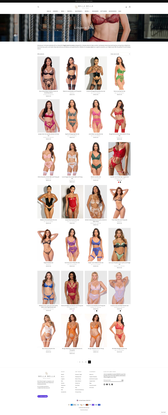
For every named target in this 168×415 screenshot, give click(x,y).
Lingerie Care (92, 381)
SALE (119, 11)
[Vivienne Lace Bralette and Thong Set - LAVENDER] (95, 310)
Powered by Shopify (84, 409)
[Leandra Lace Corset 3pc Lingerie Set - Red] (118, 182)
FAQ (76, 387)
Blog (90, 383)
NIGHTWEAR (78, 11)
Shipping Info (78, 376)
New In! (62, 376)
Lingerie (63, 378)
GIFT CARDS (103, 11)
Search (62, 374)
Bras (62, 381)
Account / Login (78, 374)
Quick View (48, 88)
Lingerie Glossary (93, 376)
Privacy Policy (78, 391)
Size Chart (77, 385)
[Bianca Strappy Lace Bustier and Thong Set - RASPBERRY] (71, 310)
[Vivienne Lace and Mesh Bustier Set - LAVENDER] (118, 310)
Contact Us (77, 383)
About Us (91, 374)
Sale (62, 389)
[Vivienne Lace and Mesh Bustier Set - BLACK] (120, 310)
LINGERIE (55, 11)
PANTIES (69, 11)
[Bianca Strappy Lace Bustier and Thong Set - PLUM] (73, 310)
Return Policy (78, 378)
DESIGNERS (95, 11)
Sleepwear (63, 385)
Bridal (62, 387)
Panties (62, 383)
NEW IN (49, 11)
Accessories (63, 391)
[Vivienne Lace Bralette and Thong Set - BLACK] (96, 310)
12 (85, 362)
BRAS (62, 11)
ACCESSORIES (112, 11)
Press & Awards (92, 385)
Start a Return (78, 381)
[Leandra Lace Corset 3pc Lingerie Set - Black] (120, 182)
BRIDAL (87, 11)
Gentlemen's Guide (93, 378)
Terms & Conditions (79, 389)
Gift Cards (91, 387)
